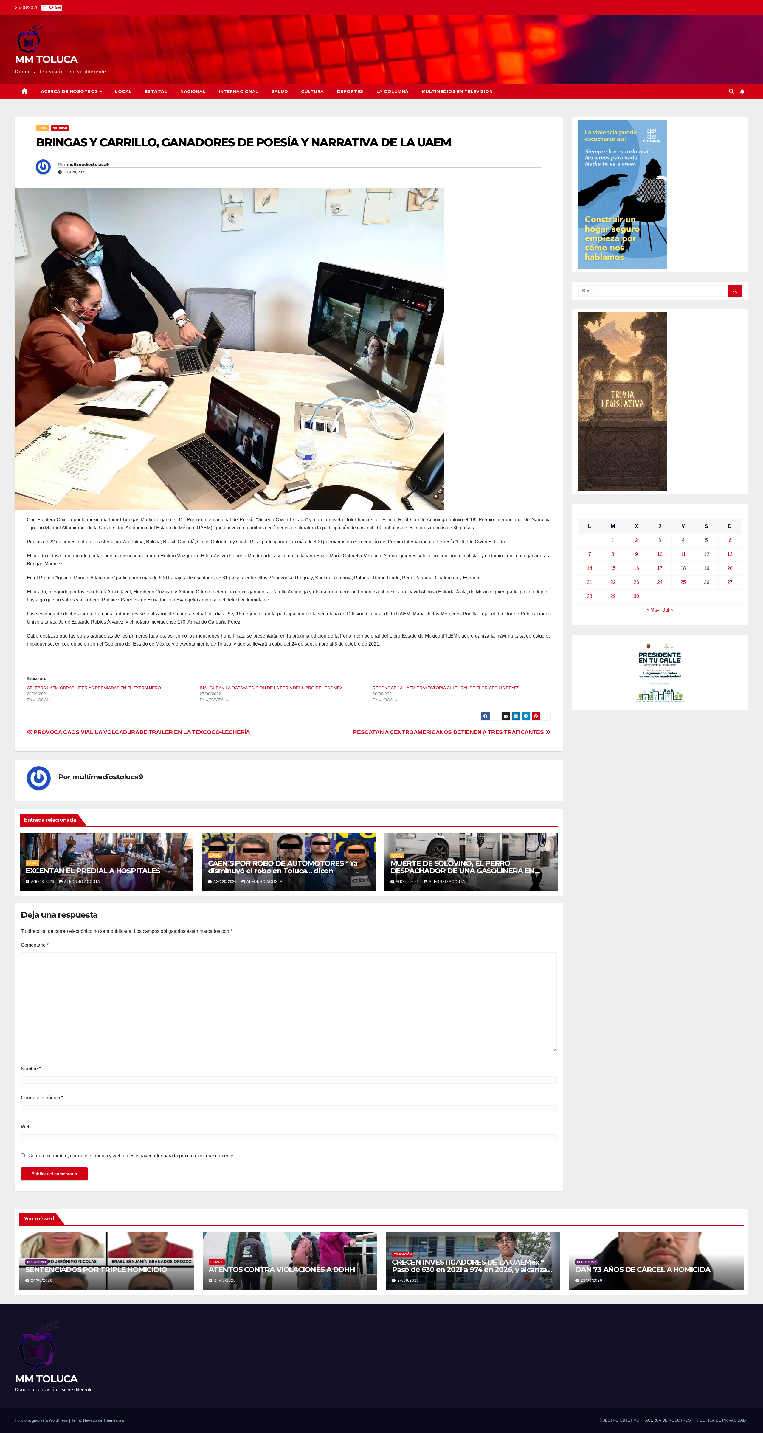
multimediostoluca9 (88, 164)
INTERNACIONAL (238, 91)
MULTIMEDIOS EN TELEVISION (457, 91)
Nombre (31, 1068)
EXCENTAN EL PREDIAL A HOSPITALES (93, 870)
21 (589, 582)
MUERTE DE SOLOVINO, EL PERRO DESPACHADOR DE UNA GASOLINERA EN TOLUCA (462, 871)
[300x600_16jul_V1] (622, 401)
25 (683, 582)
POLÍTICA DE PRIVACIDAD (721, 1420)
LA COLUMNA (392, 91)
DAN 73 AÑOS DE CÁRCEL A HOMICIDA (642, 1269)
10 (660, 554)
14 (589, 568)
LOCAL (123, 91)
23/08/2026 (591, 1280)
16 (636, 568)
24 (660, 582)
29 (613, 596)
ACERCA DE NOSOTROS (70, 91)
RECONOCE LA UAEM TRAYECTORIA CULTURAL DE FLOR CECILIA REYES (446, 688)
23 (636, 582)
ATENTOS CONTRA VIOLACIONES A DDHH (282, 1269)
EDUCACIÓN (403, 1254)
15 (613, 568)
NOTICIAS (60, 128)
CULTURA (312, 91)
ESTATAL (156, 91)
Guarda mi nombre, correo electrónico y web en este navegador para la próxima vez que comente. (131, 1155)
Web (26, 1126)
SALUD (280, 91)
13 (730, 554)
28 (589, 596)
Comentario (35, 944)
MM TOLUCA (46, 59)
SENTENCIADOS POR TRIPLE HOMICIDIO (96, 1269)
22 (613, 582)
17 (660, 568)
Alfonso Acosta (82, 882)
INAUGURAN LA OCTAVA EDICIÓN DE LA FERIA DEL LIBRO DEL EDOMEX (271, 688)
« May (652, 609)
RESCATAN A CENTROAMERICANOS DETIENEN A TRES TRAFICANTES (449, 732)
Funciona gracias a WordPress (42, 1420)
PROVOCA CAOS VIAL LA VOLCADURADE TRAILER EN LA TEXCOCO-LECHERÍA (141, 732)
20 (730, 568)
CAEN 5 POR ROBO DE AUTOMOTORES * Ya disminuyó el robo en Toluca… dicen (283, 867)
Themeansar (114, 1420)
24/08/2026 (41, 1280)
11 (683, 554)
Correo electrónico (42, 1097)
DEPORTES (350, 91)
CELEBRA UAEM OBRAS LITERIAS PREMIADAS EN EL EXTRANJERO (94, 688)
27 (730, 582)
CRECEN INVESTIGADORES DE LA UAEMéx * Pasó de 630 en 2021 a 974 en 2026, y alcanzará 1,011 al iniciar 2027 (473, 1269)
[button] (731, 91)
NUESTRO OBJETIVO (619, 1420)
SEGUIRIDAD (36, 1261)
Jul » (668, 609)
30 (636, 596)
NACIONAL (193, 91)
